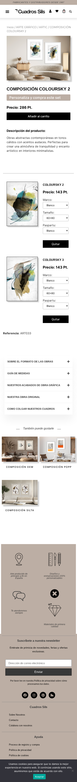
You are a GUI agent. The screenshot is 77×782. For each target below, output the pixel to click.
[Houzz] (52, 695)
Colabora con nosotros (20, 725)
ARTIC (43, 27)
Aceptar (39, 776)
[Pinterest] (43, 695)
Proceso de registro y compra (24, 744)
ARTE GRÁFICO (26, 27)
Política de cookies (19, 755)
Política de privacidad (20, 750)
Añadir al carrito (38, 116)
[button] (7, 11)
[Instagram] (34, 695)
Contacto (13, 720)
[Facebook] (25, 695)
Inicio (10, 27)
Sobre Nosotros (17, 714)
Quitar (56, 244)
